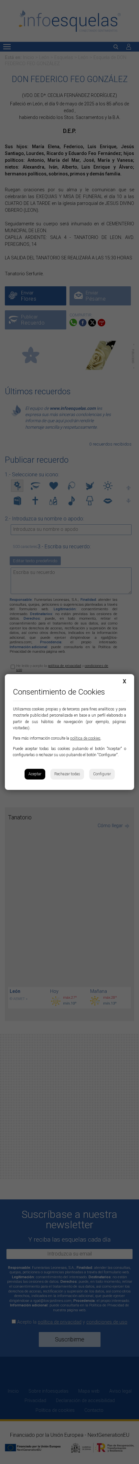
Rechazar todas (67, 774)
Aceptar (34, 774)
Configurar (102, 774)
